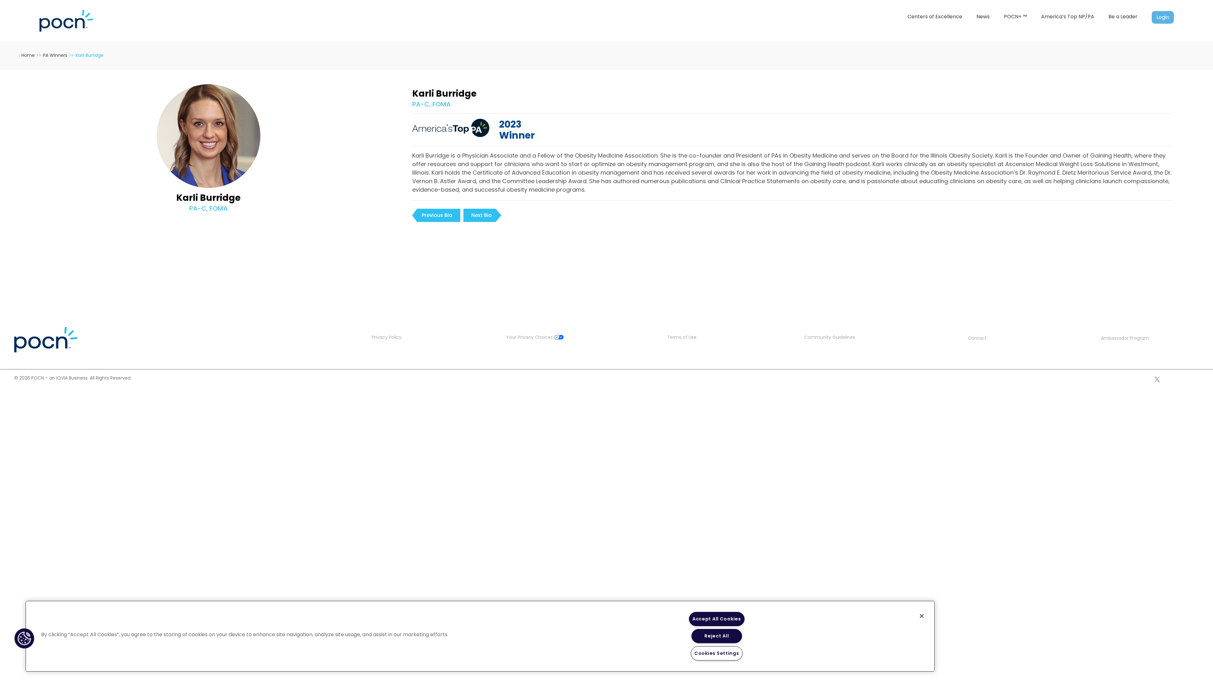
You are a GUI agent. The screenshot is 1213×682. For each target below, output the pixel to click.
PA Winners (55, 55)
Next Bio (481, 215)
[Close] (922, 616)
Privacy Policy (386, 337)
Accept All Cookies (716, 619)
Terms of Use (682, 337)
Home (28, 55)
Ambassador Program (1125, 338)
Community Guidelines (829, 337)
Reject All (716, 636)
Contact (977, 338)
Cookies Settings (716, 653)
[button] (24, 638)
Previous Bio (437, 215)
